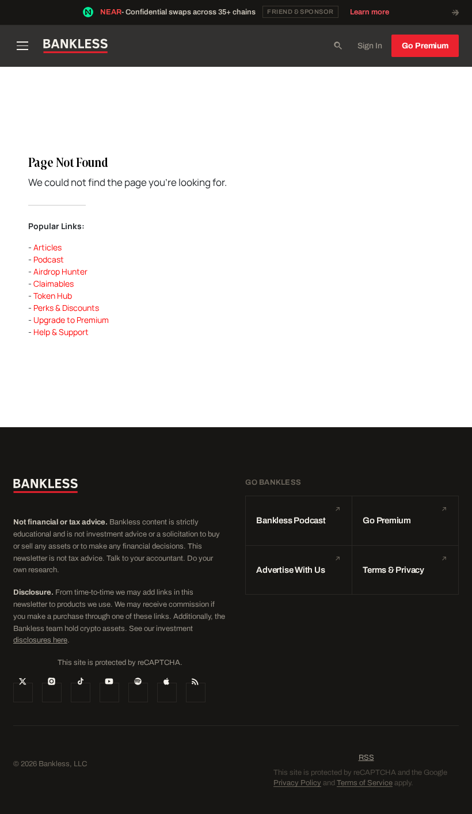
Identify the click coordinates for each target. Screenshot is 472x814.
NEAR (110, 12)
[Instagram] (52, 692)
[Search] (338, 46)
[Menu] (23, 46)
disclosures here (40, 640)
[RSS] (195, 692)
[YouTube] (109, 692)
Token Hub (52, 295)
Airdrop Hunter (60, 271)
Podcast (48, 259)
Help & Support (61, 331)
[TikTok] (80, 692)
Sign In (369, 45)
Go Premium (425, 45)
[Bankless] (75, 46)
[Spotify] (138, 692)
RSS (366, 758)
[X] (23, 692)
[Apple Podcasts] (167, 692)
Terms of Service (365, 783)
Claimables (53, 283)
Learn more (369, 12)
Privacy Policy (297, 783)
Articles (47, 247)
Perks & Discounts (66, 307)
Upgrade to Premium (71, 319)
